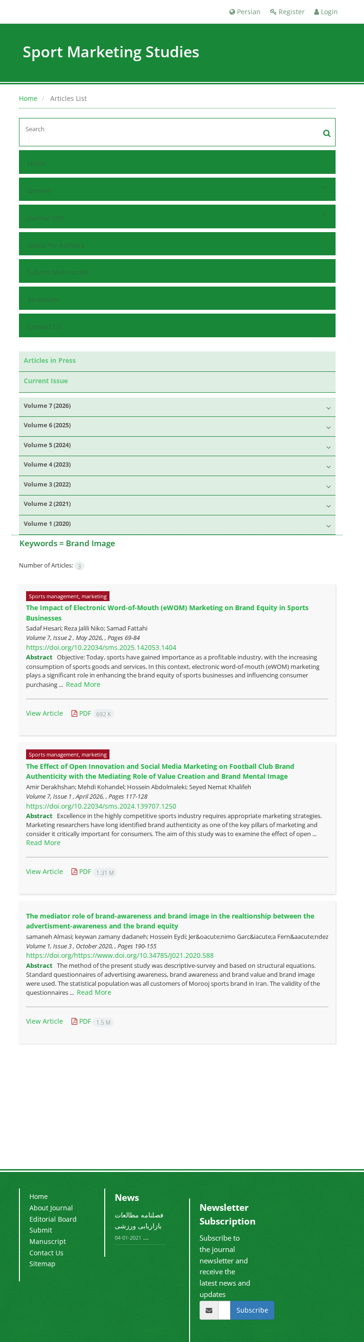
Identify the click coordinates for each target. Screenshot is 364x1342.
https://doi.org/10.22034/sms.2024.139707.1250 (101, 806)
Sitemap (42, 1263)
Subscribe (252, 1310)
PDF (94, 713)
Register (291, 11)
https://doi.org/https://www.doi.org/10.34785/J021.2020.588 (120, 955)
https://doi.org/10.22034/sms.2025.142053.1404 (101, 647)
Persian (248, 11)
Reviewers (43, 299)
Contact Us (44, 326)
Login (328, 11)
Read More (83, 684)
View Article (44, 713)
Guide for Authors (55, 245)
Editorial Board (53, 1219)
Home (28, 98)
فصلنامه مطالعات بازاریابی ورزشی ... (139, 1226)
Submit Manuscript (58, 272)
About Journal (51, 1207)
